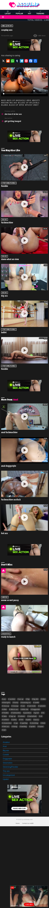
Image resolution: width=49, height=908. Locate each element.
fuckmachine (7, 222)
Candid (6, 755)
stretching (34, 723)
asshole (21, 100)
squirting (24, 723)
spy (16, 723)
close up (23, 103)
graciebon (27, 713)
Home (18, 823)
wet (37, 105)
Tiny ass (6, 771)
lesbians (22, 716)
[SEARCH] (47, 17)
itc (43, 713)
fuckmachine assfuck (11, 499)
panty (14, 720)
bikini (43, 699)
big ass (4, 295)
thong (15, 726)
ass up (11, 100)
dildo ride (25, 709)
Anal (15, 399)
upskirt (33, 726)
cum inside (32, 706)
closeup (15, 706)
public (29, 720)
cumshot (42, 706)
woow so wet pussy (10, 600)
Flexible (35, 103)
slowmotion (7, 723)
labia (5, 105)
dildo (5, 709)
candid (37, 702)
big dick (35, 699)
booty (36, 100)
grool (37, 713)
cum (23, 706)
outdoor (6, 720)
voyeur (41, 726)
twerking (24, 726)
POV (22, 105)
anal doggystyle (8, 466)
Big (29, 100)
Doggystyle (6, 634)
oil (41, 716)
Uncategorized (9, 775)
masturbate (32, 716)
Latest (8, 14)
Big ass (4, 219)
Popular (19, 14)
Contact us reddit (28, 823)
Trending (40, 14)
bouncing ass (9, 103)
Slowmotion (7, 763)
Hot (29, 14)
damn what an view (10, 259)
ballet (3, 332)
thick (43, 723)
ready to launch (8, 637)
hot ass (4, 533)
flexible (4, 186)
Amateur (5, 597)
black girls (6, 702)
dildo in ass (14, 709)
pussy (29, 105)
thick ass (6, 726)
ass (4, 100)
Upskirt (6, 779)
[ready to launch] (24, 618)
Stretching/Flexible (8, 183)
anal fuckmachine (9, 432)
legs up (14, 105)
